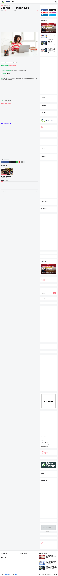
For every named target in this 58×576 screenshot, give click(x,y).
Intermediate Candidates (45, 438)
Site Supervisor (7, 5)
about (42, 127)
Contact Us (49, 574)
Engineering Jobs (44, 442)
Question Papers (44, 545)
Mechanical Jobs (44, 430)
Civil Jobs (43, 432)
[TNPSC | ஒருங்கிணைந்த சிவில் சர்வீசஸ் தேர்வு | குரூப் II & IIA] (44, 36)
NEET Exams (43, 422)
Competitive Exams (44, 417)
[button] (56, 2)
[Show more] (24, 162)
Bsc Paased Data (44, 446)
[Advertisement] (19, 21)
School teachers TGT (45, 436)
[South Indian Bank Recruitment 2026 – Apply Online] (42, 557)
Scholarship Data (44, 434)
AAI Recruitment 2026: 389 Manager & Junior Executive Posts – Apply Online (52, 43)
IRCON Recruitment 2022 (6, 176)
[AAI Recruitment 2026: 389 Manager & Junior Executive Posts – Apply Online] (44, 43)
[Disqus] (19, 207)
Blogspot (7, 574)
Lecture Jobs (43, 415)
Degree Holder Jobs (45, 444)
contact (42, 128)
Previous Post (4, 191)
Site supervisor (12, 65)
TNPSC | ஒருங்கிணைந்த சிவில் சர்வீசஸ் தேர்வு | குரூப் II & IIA (51, 36)
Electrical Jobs (44, 428)
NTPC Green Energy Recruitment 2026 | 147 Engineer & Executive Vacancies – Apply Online (52, 50)
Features (42, 451)
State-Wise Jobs (44, 547)
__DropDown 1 (44, 453)
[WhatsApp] (17, 162)
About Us (43, 543)
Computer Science (44, 426)
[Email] (22, 162)
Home (12, 1)
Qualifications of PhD (45, 440)
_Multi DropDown (44, 452)
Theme (16, 574)
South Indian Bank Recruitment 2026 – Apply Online (51, 556)
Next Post (36, 191)
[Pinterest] (19, 162)
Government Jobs (44, 544)
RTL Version (55, 574)
